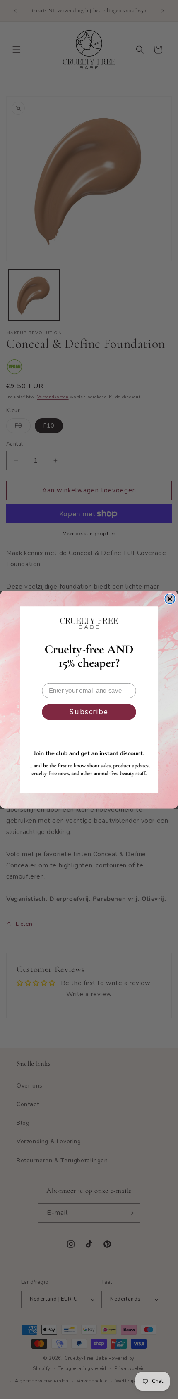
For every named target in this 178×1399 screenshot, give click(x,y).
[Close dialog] (170, 598)
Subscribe (89, 712)
